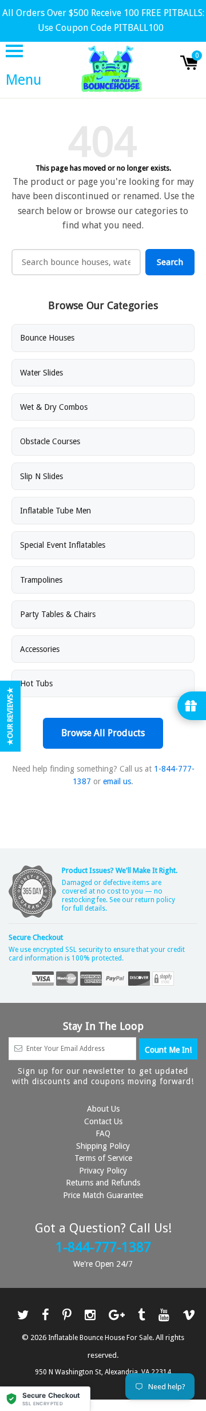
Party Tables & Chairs (58, 614)
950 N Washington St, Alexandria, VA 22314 (103, 1372)
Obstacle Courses (50, 441)
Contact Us (103, 1121)
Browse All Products (103, 733)
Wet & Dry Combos (54, 407)
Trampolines (41, 579)
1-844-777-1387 (103, 1247)
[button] (45, 1398)
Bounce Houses (47, 337)
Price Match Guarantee (103, 1195)
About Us (103, 1108)
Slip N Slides (41, 476)
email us (117, 781)
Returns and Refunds (103, 1182)
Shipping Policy (103, 1146)
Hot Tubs (36, 683)
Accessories (40, 649)
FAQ (103, 1133)
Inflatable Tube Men (55, 510)
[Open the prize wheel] (191, 705)
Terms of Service (103, 1158)
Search (170, 262)
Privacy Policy (103, 1170)
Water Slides (41, 372)
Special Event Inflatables (62, 545)
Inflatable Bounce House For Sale (100, 1338)
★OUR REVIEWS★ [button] (10, 716)
